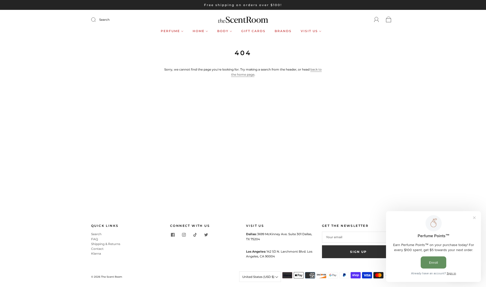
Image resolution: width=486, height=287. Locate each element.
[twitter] (206, 234)
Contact (97, 249)
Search (104, 19)
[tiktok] (194, 234)
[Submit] (96, 19)
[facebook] (172, 234)
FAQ (94, 239)
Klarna (96, 253)
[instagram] (183, 234)
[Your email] (358, 237)
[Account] (376, 19)
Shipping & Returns (105, 244)
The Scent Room (111, 276)
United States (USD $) (258, 277)
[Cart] (388, 19)
